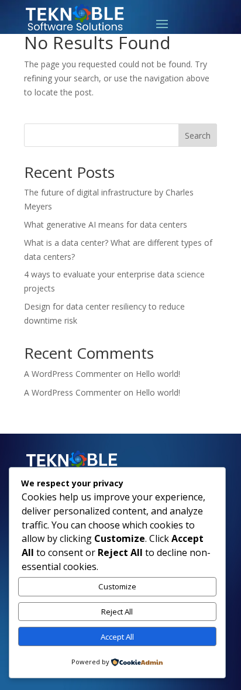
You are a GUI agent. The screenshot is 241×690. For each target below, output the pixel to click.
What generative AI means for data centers (105, 224)
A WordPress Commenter (72, 373)
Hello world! (158, 373)
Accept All (117, 636)
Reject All (117, 611)
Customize (117, 586)
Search (198, 135)
